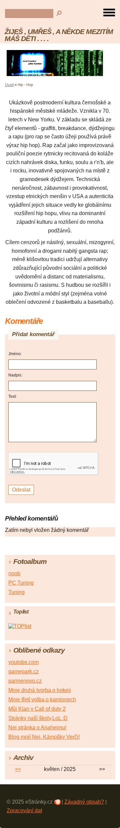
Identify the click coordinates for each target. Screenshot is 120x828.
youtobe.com (23, 662)
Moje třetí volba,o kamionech (42, 699)
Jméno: (15, 353)
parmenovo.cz (25, 681)
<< (18, 769)
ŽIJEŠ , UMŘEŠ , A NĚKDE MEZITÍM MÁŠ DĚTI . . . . (59, 35)
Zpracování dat (24, 810)
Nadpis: (15, 375)
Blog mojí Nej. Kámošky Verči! (44, 737)
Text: (12, 396)
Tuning (16, 592)
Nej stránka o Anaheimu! (37, 727)
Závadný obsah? (84, 802)
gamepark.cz (23, 671)
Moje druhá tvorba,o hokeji (39, 690)
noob (14, 573)
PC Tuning (21, 583)
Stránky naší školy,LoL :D (38, 718)
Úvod (9, 85)
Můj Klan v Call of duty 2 (37, 709)
